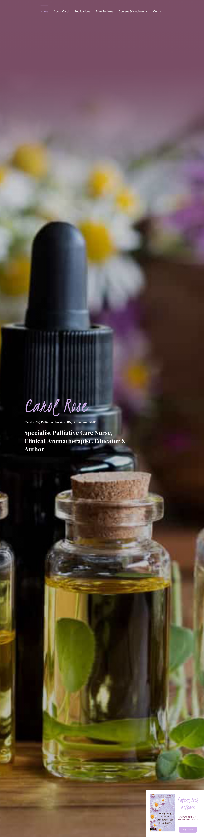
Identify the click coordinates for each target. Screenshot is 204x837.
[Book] (162, 795)
